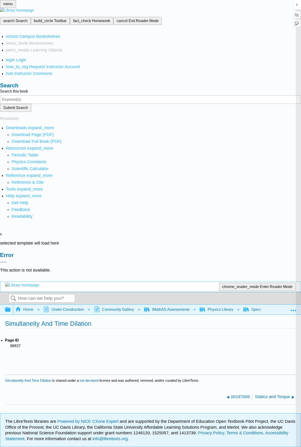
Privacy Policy (211, 433)
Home (28, 309)
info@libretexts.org (109, 438)
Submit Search (15, 108)
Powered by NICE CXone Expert (88, 421)
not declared (89, 380)
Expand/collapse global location (293, 308)
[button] (21, 209)
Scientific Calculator (30, 168)
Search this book (14, 91)
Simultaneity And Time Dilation (28, 380)
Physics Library (220, 309)
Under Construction (68, 309)
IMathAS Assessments (170, 309)
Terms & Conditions (244, 433)
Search (13, 299)
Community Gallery (118, 309)
